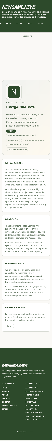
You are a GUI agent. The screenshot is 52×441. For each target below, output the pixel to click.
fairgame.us (31, 409)
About (8, 23)
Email (9, 326)
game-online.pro (34, 413)
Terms (5, 409)
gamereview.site (33, 420)
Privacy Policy (9, 405)
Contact (30, 23)
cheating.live (32, 395)
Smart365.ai (30, 432)
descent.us (30, 402)
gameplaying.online (35, 416)
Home (4, 388)
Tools (40, 23)
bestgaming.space (34, 391)
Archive (19, 23)
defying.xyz (31, 399)
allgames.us (31, 388)
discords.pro (32, 406)
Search (5, 391)
